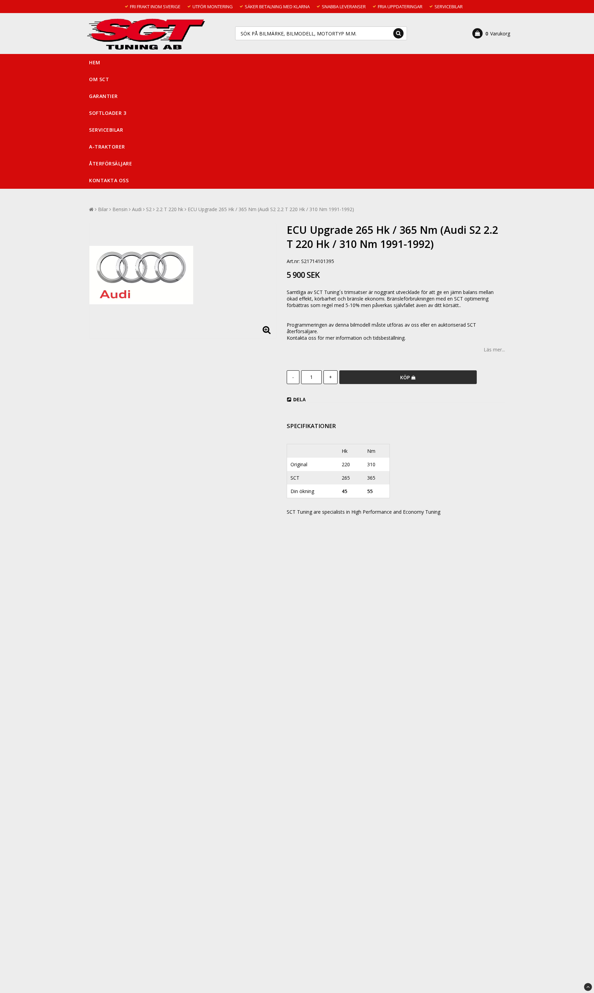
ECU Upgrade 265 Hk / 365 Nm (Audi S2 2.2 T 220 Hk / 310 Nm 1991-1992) (271, 209)
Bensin (120, 209)
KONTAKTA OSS (109, 180)
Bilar (103, 209)
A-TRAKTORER (107, 146)
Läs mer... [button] (494, 349)
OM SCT (99, 79)
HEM (94, 62)
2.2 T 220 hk (169, 209)
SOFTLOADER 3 (107, 113)
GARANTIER (103, 96)
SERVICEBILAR (106, 130)
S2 (149, 209)
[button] (491, 33)
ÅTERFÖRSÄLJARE (110, 163)
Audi (137, 209)
